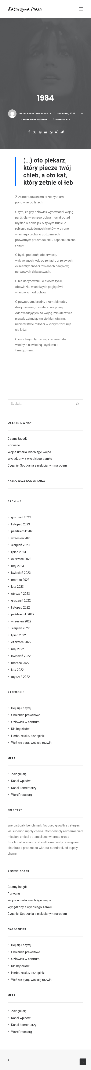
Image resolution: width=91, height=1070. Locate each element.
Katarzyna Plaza (37, 113)
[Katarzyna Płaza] (33, 9)
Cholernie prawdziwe (34, 119)
